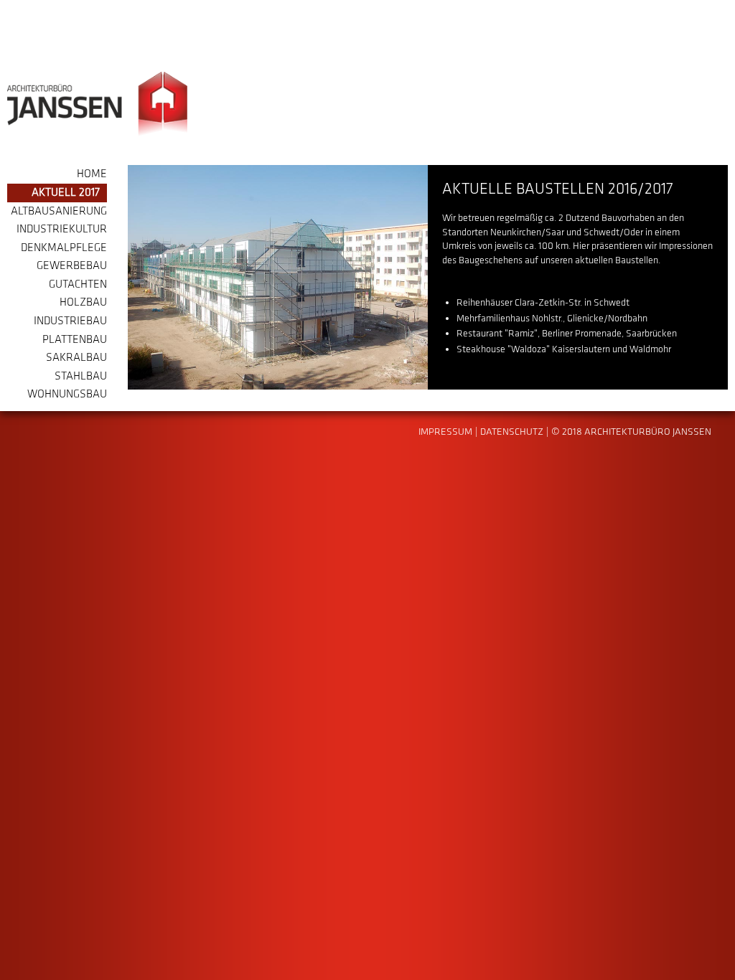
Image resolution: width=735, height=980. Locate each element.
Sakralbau (76, 357)
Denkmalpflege (64, 248)
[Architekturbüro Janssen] (97, 104)
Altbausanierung (59, 211)
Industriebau (70, 321)
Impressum (445, 432)
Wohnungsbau (67, 394)
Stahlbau (81, 376)
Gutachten (78, 284)
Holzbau (83, 302)
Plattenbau (74, 340)
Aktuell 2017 (66, 192)
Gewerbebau (72, 266)
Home (92, 174)
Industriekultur (62, 229)
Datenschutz (511, 432)
